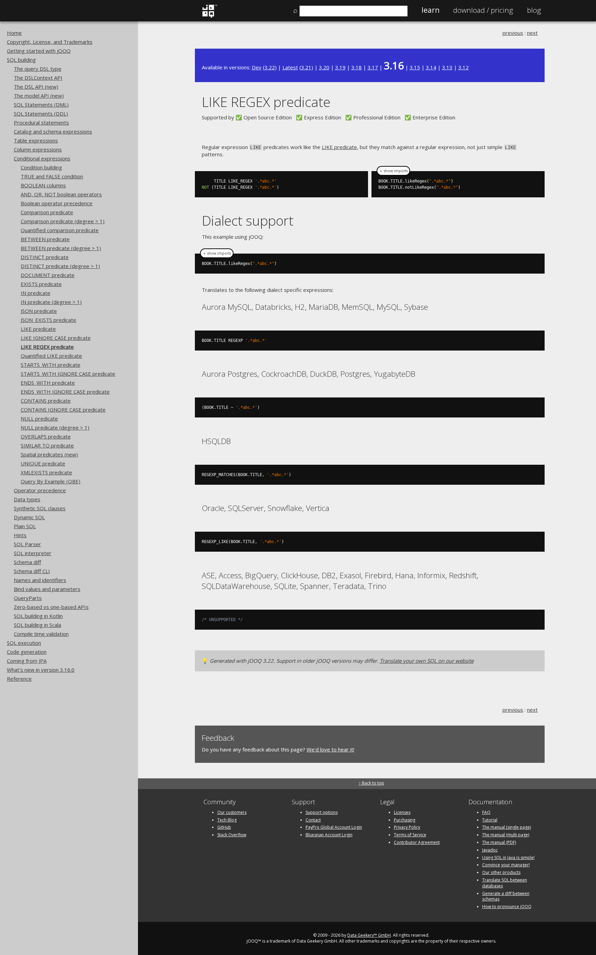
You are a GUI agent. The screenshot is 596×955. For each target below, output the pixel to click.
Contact (313, 820)
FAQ (486, 812)
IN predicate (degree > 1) (51, 301)
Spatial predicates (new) (49, 454)
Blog (534, 10)
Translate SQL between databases (504, 883)
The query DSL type (37, 68)
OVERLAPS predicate (46, 436)
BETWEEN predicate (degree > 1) (61, 248)
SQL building (21, 59)
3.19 (340, 67)
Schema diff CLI (32, 571)
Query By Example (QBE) (50, 481)
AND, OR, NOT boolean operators (61, 194)
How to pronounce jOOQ (507, 906)
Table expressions (36, 140)
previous (513, 32)
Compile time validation (41, 633)
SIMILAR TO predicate (47, 445)
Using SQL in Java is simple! (508, 857)
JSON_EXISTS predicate (48, 319)
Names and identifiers (40, 580)
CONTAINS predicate (46, 400)
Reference (19, 678)
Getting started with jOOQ (39, 50)
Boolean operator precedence (56, 203)
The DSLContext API (38, 77)
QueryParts (28, 597)
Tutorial (489, 820)
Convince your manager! (506, 865)
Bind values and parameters (47, 588)
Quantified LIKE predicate (51, 355)
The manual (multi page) (505, 835)
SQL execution (24, 642)
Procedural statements (41, 122)
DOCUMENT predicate (47, 275)
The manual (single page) (506, 827)
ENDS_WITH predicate (48, 382)
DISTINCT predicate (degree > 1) (60, 266)
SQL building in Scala (37, 624)
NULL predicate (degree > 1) (55, 427)
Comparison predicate (47, 212)
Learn (430, 10)
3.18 (356, 67)
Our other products (501, 872)
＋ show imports (393, 170)
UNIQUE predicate (43, 463)
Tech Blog (227, 820)
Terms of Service (410, 835)
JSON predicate (39, 310)
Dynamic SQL (29, 517)
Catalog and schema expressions (53, 131)
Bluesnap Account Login (329, 835)
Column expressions (38, 149)
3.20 (324, 67)
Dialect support (248, 220)
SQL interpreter (32, 553)
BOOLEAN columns (43, 185)
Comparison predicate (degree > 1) (63, 221)
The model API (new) (39, 95)
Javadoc (490, 850)
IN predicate (35, 292)
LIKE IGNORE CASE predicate (56, 337)
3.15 (415, 67)
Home (14, 32)
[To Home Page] (209, 16)
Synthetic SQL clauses (40, 508)
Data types (27, 499)
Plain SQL (25, 526)
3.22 (270, 67)
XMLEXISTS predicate (46, 472)
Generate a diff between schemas (505, 896)
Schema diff (27, 562)
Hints (20, 535)
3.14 (431, 67)
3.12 (463, 67)
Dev (256, 67)
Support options (322, 812)
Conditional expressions (42, 158)
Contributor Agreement (417, 842)
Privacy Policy (407, 827)
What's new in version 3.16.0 (40, 669)
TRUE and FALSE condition (52, 176)
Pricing (483, 10)
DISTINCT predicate (45, 257)
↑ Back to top (371, 783)
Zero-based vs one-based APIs (51, 606)
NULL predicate (39, 418)
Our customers (232, 812)
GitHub (224, 827)
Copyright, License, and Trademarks (49, 41)
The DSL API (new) (36, 86)
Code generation (27, 651)
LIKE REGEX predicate (47, 346)
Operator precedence (40, 490)
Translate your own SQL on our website (427, 660)
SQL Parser (27, 544)
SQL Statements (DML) (41, 104)
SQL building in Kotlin (38, 615)
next (532, 32)
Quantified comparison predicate (60, 230)
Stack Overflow (231, 835)
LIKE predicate (38, 328)
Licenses (402, 812)
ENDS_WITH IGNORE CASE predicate (65, 391)
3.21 (306, 67)
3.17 (373, 67)
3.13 (447, 67)
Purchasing (404, 820)
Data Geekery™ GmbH (369, 935)
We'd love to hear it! (330, 749)
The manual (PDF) (499, 842)
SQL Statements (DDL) (41, 113)
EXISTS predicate (41, 283)
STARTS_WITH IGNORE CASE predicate (68, 373)
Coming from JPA (27, 660)
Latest (290, 67)
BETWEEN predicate (45, 239)
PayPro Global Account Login (334, 827)
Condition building (41, 167)
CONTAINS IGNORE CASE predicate (63, 409)
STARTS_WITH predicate (50, 364)
